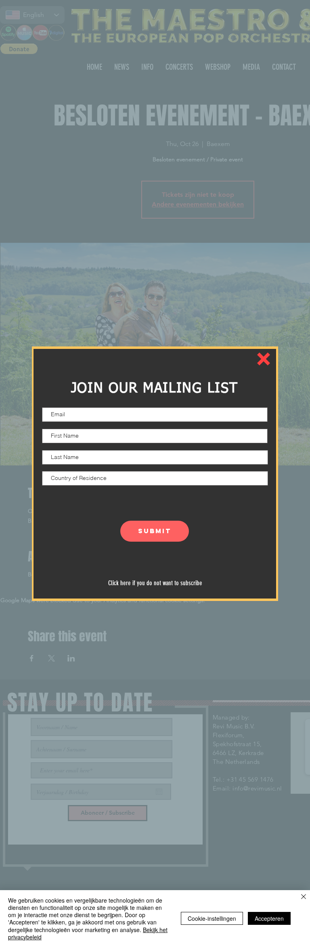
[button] (263, 359)
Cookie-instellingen (212, 918)
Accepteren (269, 918)
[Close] (303, 897)
